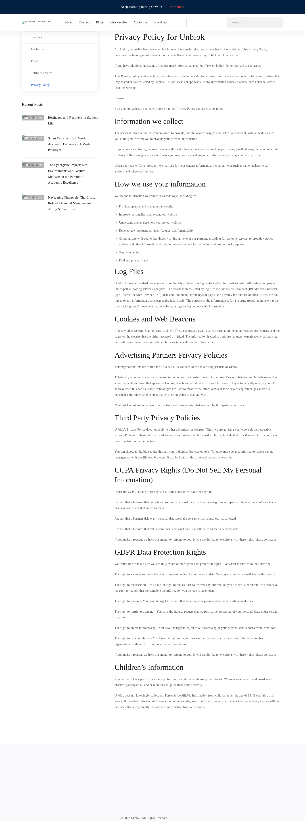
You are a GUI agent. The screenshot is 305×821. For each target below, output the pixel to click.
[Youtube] (221, 22)
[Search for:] (255, 22)
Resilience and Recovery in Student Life (73, 120)
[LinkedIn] (212, 22)
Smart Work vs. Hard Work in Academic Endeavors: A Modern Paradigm (70, 144)
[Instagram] (203, 22)
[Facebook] (194, 22)
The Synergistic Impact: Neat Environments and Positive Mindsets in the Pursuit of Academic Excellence (68, 173)
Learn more (176, 6)
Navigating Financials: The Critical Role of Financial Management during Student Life (72, 203)
